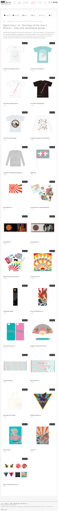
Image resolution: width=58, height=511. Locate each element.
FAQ (53, 506)
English (5, 509)
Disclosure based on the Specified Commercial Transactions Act (34, 506)
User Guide (3, 506)
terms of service (48, 506)
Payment (7, 506)
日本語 (2, 509)
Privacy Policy (20, 506)
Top (4, 21)
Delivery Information (13, 506)
